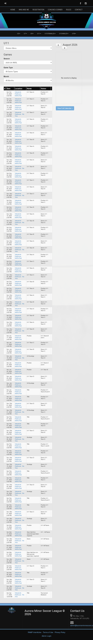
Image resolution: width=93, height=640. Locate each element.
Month (6, 76)
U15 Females (49, 33)
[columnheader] (5, 88)
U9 (31, 33)
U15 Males (63, 33)
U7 (25, 33)
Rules (68, 10)
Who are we (24, 10)
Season (7, 58)
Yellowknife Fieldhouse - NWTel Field (18, 94)
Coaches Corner (55, 10)
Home (12, 10)
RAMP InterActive (34, 632)
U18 (73, 33)
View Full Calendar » (65, 108)
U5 (18, 33)
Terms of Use (48, 632)
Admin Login (46, 636)
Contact (79, 10)
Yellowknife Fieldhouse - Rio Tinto (19, 114)
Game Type (8, 67)
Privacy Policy (60, 632)
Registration (38, 10)
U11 (38, 33)
